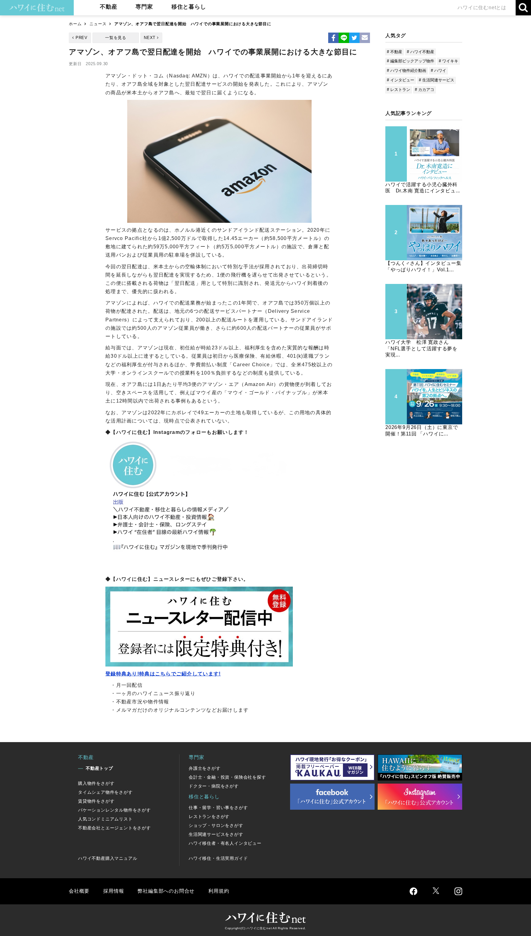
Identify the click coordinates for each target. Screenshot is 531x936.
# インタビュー (400, 80)
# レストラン (398, 89)
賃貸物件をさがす (96, 801)
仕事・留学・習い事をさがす (218, 807)
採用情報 (113, 891)
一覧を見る (115, 37)
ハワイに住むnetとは (482, 7)
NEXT (149, 37)
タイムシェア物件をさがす (105, 792)
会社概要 (79, 891)
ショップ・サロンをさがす (216, 825)
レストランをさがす (209, 816)
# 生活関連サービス (436, 80)
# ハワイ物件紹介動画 (406, 70)
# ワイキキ (448, 61)
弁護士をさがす (205, 768)
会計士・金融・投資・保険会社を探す (227, 777)
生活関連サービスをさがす (216, 834)
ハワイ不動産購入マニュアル (107, 858)
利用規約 (218, 891)
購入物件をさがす (96, 783)
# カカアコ (424, 89)
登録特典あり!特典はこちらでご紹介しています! (163, 673)
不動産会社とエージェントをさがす (114, 827)
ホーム (75, 24)
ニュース (97, 24)
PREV (82, 37)
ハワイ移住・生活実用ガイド (218, 858)
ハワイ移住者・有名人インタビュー (225, 843)
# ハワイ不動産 (420, 51)
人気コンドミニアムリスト (105, 818)
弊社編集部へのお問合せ (166, 891)
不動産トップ (99, 768)
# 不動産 (394, 51)
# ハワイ (438, 70)
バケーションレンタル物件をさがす (114, 810)
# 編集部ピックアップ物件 (410, 61)
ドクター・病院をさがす (214, 786)
